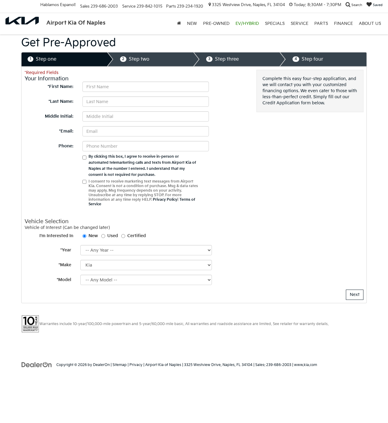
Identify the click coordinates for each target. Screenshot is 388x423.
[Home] (179, 23)
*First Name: (60, 86)
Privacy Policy (165, 199)
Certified (136, 235)
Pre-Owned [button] (216, 23)
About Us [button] (370, 23)
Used (112, 235)
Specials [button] (275, 23)
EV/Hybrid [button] (247, 23)
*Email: (66, 131)
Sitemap (119, 365)
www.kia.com (305, 365)
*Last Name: (60, 101)
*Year (65, 250)
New (93, 235)
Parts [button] (321, 23)
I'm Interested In (56, 235)
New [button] (192, 23)
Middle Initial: (59, 116)
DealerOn (101, 365)
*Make (65, 264)
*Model (64, 279)
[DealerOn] (36, 364)
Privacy (135, 365)
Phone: (66, 146)
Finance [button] (343, 23)
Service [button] (299, 23)
